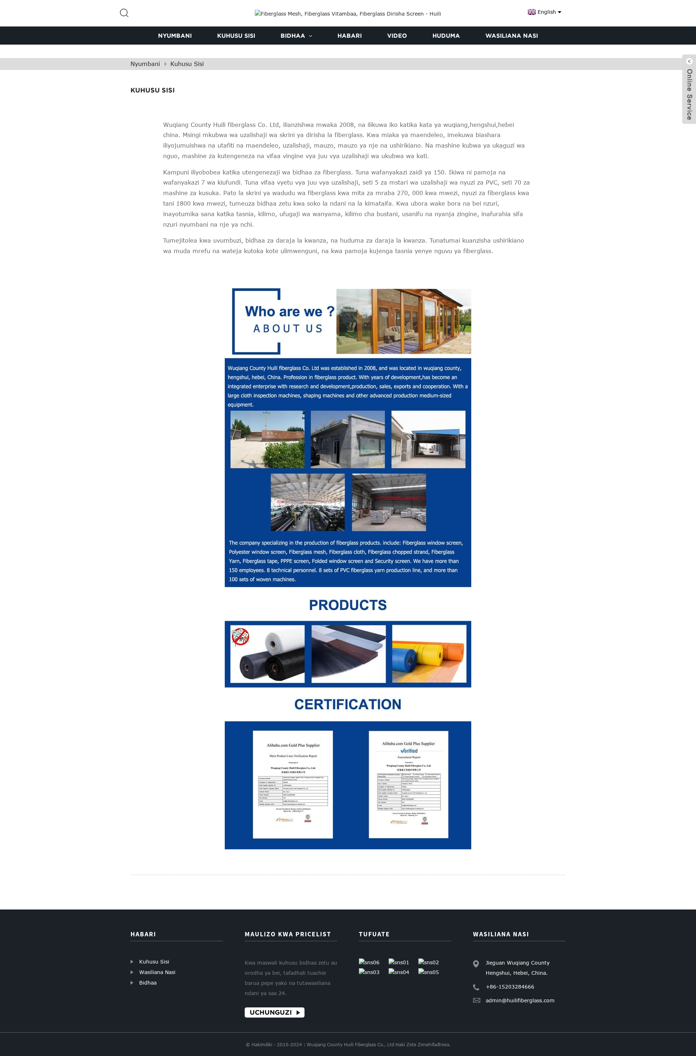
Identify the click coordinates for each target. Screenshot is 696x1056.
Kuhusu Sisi (187, 64)
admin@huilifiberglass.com (520, 1000)
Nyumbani (145, 64)
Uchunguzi (271, 1012)
